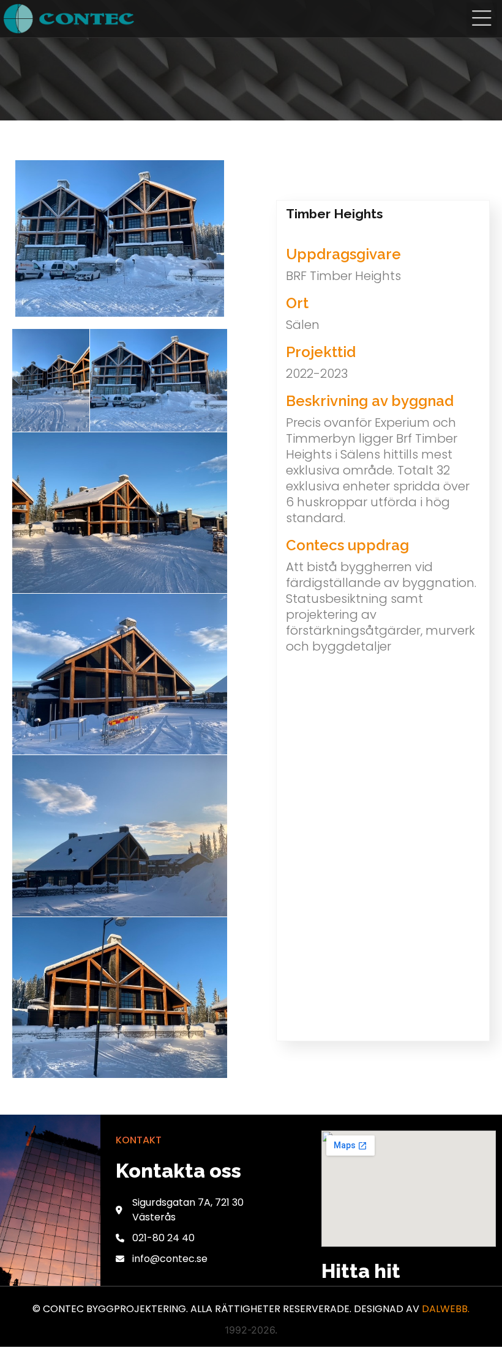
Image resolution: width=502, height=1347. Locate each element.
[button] (481, 18)
